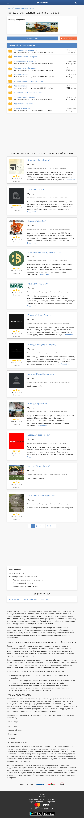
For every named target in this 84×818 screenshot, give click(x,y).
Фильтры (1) (33, 38)
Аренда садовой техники (23, 583)
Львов (36, 599)
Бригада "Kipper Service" (40, 315)
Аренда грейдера (21, 75)
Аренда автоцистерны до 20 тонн (27, 92)
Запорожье (44, 599)
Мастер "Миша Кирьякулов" (41, 374)
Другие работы (18, 573)
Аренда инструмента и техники (24, 577)
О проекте (51, 802)
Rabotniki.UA (42, 2)
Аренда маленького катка (24, 97)
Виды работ (14, 570)
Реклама (42, 794)
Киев (11, 599)
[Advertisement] (42, 132)
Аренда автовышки (22, 86)
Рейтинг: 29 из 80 (16, 239)
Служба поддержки (37, 802)
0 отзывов (16, 181)
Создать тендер (69, 38)
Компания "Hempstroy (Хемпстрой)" (45, 252)
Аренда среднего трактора (25, 61)
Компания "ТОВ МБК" (38, 284)
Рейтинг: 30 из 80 (16, 208)
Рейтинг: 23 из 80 (16, 453)
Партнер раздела (15, 20)
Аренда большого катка (23, 104)
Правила (42, 797)
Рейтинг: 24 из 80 (16, 392)
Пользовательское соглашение (42, 799)
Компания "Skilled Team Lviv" (41, 495)
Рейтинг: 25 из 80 (16, 363)
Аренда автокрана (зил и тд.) (26, 50)
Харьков (23, 599)
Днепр (16, 599)
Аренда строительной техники (26, 586)
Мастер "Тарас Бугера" (39, 466)
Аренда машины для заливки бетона (29, 81)
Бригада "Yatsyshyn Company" (42, 344)
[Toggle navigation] (8, 2)
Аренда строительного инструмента (28, 580)
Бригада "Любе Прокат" (39, 435)
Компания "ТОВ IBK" (37, 189)
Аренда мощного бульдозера (25, 68)
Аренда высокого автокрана (25, 57)
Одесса (30, 599)
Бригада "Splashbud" (38, 403)
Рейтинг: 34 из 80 (16, 178)
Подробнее (70, 180)
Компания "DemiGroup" (39, 160)
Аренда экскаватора (22, 108)
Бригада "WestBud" (37, 221)
